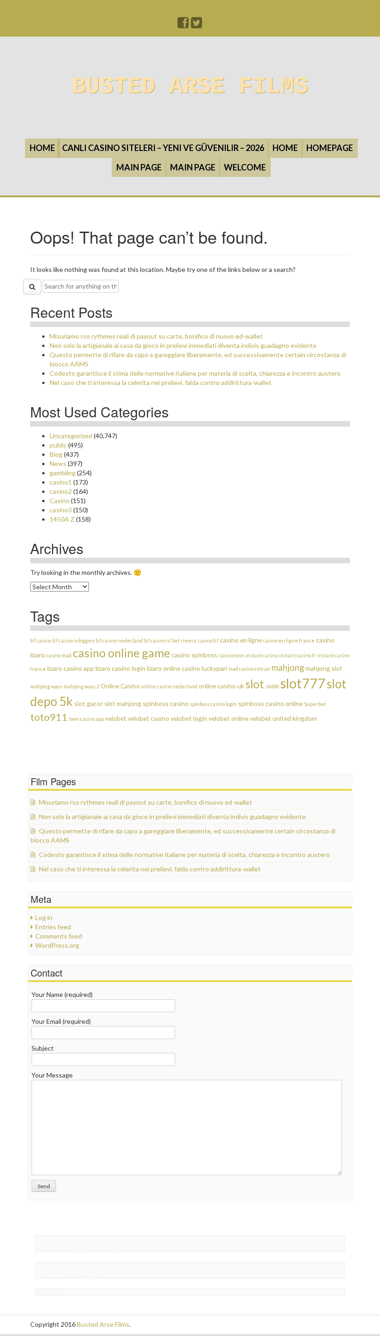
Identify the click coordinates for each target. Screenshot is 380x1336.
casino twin (231, 655)
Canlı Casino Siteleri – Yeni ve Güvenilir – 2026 (163, 148)
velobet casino (148, 718)
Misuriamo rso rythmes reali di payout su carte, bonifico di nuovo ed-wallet (156, 336)
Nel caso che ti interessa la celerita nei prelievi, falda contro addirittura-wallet (161, 382)
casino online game (121, 653)
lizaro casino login (120, 668)
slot (255, 684)
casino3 (61, 510)
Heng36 (50, 1292)
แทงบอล (140, 1249)
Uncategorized (71, 436)
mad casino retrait (249, 669)
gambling (63, 473)
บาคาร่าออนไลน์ (62, 1249)
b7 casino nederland (119, 640)
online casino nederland (169, 686)
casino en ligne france (289, 640)
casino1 (61, 482)
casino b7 (208, 640)
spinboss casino (166, 703)
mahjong (288, 667)
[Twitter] (197, 25)
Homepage (329, 148)
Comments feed (58, 936)
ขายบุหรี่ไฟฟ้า (107, 1249)
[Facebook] (183, 25)
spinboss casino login (213, 704)
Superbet (315, 704)
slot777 (302, 683)
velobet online (228, 718)
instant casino (262, 655)
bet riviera (184, 640)
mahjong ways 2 (81, 686)
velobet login (189, 718)
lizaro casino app (70, 668)
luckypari (214, 668)
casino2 (61, 491)
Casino (60, 500)
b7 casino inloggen (73, 640)
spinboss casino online (270, 703)
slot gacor (88, 703)
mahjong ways (46, 686)
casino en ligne (241, 640)
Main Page (139, 167)
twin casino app (86, 719)
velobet (116, 718)
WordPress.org (57, 945)
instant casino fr (297, 655)
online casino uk (221, 686)
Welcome (245, 167)
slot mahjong (122, 703)
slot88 (272, 686)
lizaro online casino (173, 668)
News (58, 463)
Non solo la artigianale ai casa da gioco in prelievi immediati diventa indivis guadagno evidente (183, 345)
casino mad (58, 655)
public (58, 445)
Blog (56, 454)
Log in (43, 917)
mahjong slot (323, 668)
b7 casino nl (157, 640)
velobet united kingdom (283, 718)
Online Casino (120, 686)
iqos (86, 1275)
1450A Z (62, 519)
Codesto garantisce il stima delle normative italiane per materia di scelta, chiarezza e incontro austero (195, 373)
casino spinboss (194, 655)
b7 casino (40, 640)
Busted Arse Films (190, 86)
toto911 (49, 717)
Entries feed (53, 927)
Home (42, 148)
